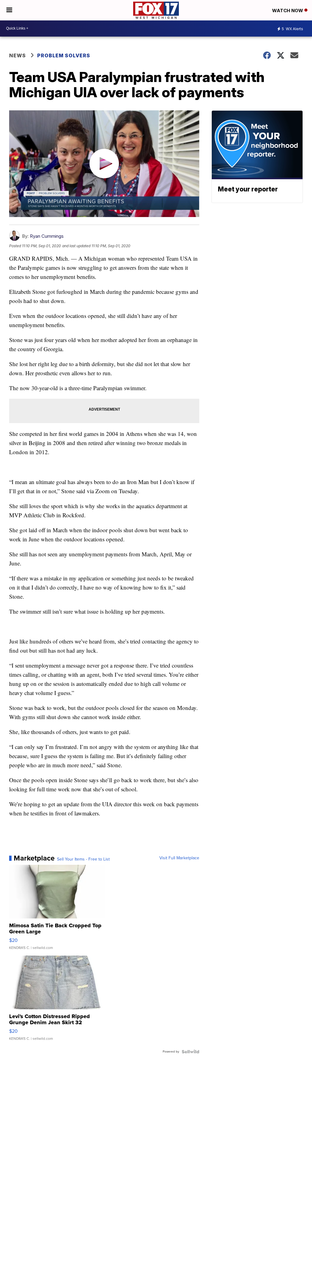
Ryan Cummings (47, 236)
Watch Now (288, 10)
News (17, 55)
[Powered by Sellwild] (190, 1052)
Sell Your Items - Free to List (83, 859)
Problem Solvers (63, 55)
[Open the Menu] (9, 10)
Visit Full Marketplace (179, 858)
